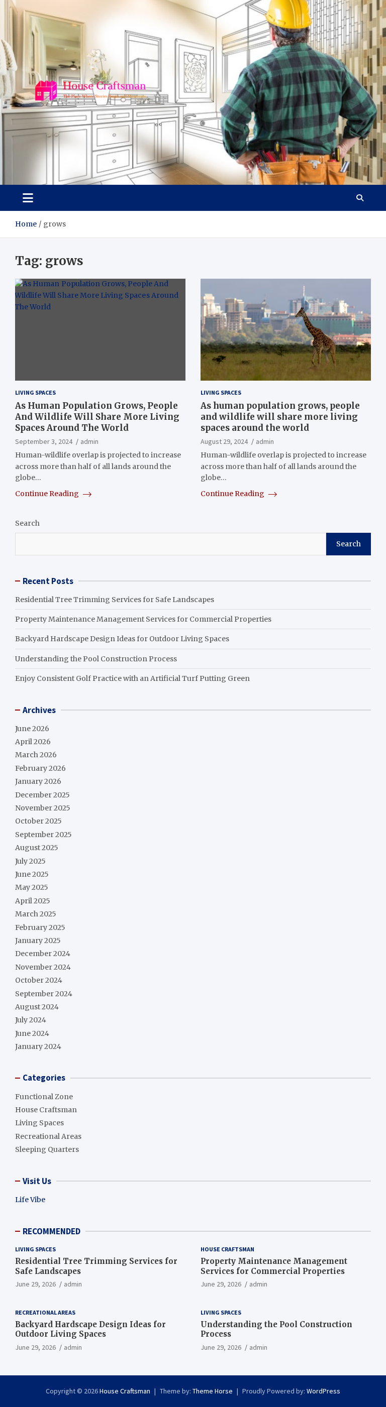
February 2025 (40, 927)
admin (89, 441)
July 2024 (30, 1019)
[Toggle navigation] (28, 198)
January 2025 (38, 940)
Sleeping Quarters (47, 1149)
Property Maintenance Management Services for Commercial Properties (143, 619)
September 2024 (43, 993)
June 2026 (32, 728)
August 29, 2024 (224, 441)
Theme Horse (212, 1390)
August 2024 (37, 1006)
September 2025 (43, 834)
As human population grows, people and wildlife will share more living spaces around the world (280, 416)
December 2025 (42, 794)
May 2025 (31, 887)
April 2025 (32, 900)
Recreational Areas (48, 1136)
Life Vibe (30, 1199)
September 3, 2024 (43, 441)
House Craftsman (46, 1109)
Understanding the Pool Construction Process (96, 658)
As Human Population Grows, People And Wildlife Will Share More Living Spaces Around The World (97, 416)
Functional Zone (44, 1096)
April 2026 (33, 741)
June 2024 (32, 1033)
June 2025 (32, 874)
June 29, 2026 (35, 1283)
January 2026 (38, 781)
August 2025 (36, 847)
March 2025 (35, 913)
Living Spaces (35, 392)
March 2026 (36, 754)
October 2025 (38, 821)
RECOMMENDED (51, 1231)
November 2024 (43, 967)
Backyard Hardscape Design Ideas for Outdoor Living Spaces (122, 638)
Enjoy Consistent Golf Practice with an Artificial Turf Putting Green (132, 678)
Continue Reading (47, 493)
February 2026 (40, 768)
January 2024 (38, 1046)
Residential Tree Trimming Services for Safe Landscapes (114, 599)
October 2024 (38, 980)
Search (27, 523)
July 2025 (30, 861)
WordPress (323, 1390)
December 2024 (42, 953)
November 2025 (42, 807)
